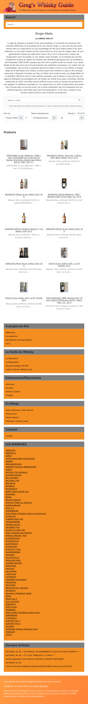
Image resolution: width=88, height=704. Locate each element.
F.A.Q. (8, 343)
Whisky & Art (11, 414)
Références (10, 332)
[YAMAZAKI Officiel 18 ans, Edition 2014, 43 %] (24, 253)
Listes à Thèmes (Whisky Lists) (19, 369)
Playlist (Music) (12, 417)
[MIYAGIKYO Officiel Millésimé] (64, 183)
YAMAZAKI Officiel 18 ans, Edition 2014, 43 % (24, 264)
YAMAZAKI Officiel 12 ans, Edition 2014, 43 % (64, 230)
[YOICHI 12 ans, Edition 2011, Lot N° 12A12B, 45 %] (24, 287)
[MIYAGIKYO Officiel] (64, 144)
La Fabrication (12, 358)
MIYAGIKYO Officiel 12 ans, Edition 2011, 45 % (24, 195)
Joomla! (7, 686)
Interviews (10, 384)
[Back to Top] (84, 699)
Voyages (9, 395)
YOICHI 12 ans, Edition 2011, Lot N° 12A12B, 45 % (24, 299)
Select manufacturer (40, 113)
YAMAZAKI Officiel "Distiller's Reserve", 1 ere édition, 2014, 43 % (24, 230)
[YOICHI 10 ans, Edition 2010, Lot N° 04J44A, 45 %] (64, 253)
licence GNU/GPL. (40, 686)
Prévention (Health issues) (17, 421)
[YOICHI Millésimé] (64, 287)
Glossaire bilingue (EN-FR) (17, 366)
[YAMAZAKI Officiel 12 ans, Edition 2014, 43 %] (64, 218)
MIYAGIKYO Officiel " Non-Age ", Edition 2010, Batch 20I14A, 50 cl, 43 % (64, 156)
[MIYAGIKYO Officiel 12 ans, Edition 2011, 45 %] (24, 183)
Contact (9, 436)
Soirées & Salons (13, 391)
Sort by (7, 113)
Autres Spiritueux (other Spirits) (19, 410)
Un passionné (11, 336)
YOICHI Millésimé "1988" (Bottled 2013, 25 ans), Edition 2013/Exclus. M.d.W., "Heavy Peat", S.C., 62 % (64, 300)
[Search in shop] (79, 100)
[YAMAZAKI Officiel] (24, 218)
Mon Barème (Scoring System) (19, 340)
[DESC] (26, 117)
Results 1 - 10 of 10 (76, 113)
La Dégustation (12, 362)
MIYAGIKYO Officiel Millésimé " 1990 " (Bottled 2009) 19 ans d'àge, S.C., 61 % (64, 195)
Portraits (9, 388)
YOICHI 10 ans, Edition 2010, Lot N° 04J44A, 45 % (64, 264)
